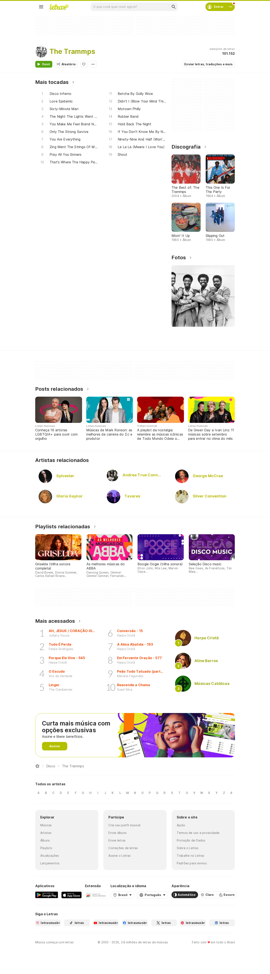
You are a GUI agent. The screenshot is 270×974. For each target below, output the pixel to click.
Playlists (46, 848)
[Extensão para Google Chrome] (96, 894)
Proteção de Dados (191, 840)
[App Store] (71, 894)
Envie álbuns (117, 833)
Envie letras (117, 840)
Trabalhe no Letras (190, 855)
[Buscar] (173, 7)
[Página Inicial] (37, 766)
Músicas (46, 825)
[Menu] (41, 7)
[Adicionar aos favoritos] (83, 64)
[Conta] (230, 7)
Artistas (45, 833)
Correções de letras (123, 848)
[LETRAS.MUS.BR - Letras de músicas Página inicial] (59, 7)
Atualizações (49, 855)
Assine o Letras (119, 855)
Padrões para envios (192, 863)
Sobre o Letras (187, 848)
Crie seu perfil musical (124, 825)
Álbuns (45, 840)
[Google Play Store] (46, 894)
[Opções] (93, 64)
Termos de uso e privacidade (198, 833)
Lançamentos (49, 863)
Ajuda (181, 825)
